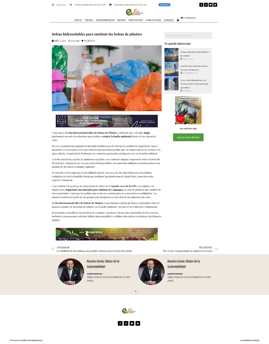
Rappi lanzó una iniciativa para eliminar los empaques (94, 189)
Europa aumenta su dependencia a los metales (195, 54)
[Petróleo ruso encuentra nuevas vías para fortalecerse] (171, 69)
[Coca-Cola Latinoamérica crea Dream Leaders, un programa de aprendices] (171, 83)
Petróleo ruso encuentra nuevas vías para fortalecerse (194, 68)
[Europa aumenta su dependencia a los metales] (171, 55)
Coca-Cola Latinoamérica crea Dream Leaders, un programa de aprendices (194, 84)
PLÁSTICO (89, 40)
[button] (53, 271)
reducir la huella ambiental (117, 136)
